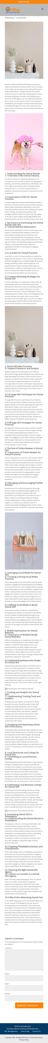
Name (7, 974)
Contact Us (36, 1031)
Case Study (25, 1031)
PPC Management (11, 1031)
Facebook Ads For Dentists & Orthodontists (22, 1029)
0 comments (21, 18)
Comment (9, 948)
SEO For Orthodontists (22, 1026)
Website (7, 994)
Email (7, 984)
